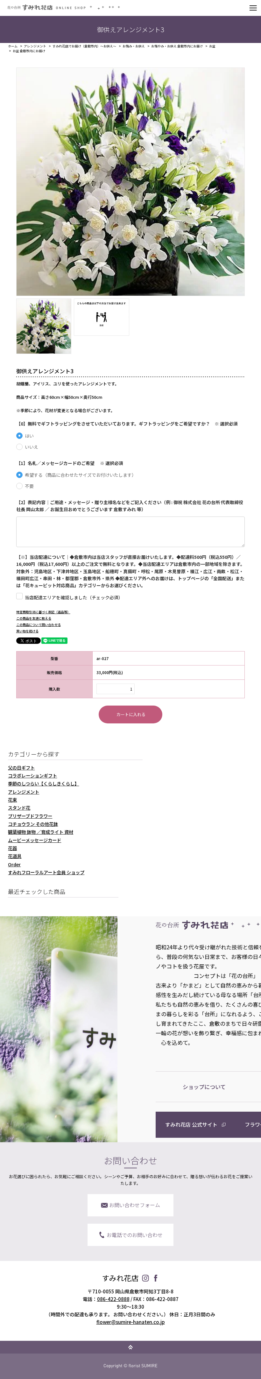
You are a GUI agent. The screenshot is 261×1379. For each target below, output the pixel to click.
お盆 (212, 46)
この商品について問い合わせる (38, 624)
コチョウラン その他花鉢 (33, 823)
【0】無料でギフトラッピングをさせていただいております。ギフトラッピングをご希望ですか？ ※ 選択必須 (127, 423)
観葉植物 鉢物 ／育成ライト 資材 (40, 831)
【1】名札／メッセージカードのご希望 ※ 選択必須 (69, 463)
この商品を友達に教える (33, 618)
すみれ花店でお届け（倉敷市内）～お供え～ (84, 46)
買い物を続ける (27, 631)
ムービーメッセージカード (34, 840)
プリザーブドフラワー (30, 816)
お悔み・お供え (134, 46)
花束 (12, 799)
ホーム (13, 46)
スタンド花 (19, 807)
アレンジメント (35, 46)
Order (14, 864)
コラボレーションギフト (32, 775)
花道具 (14, 856)
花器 (12, 848)
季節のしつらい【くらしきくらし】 (43, 783)
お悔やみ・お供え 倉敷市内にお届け (177, 46)
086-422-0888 (113, 1299)
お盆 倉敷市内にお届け (29, 51)
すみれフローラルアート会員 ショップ (46, 872)
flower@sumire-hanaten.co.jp (130, 1322)
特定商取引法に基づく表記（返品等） (43, 611)
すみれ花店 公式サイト (191, 1124)
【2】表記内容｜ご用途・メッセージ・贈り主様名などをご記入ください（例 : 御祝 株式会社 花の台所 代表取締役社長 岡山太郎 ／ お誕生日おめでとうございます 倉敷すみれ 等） (129, 505)
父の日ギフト (21, 767)
